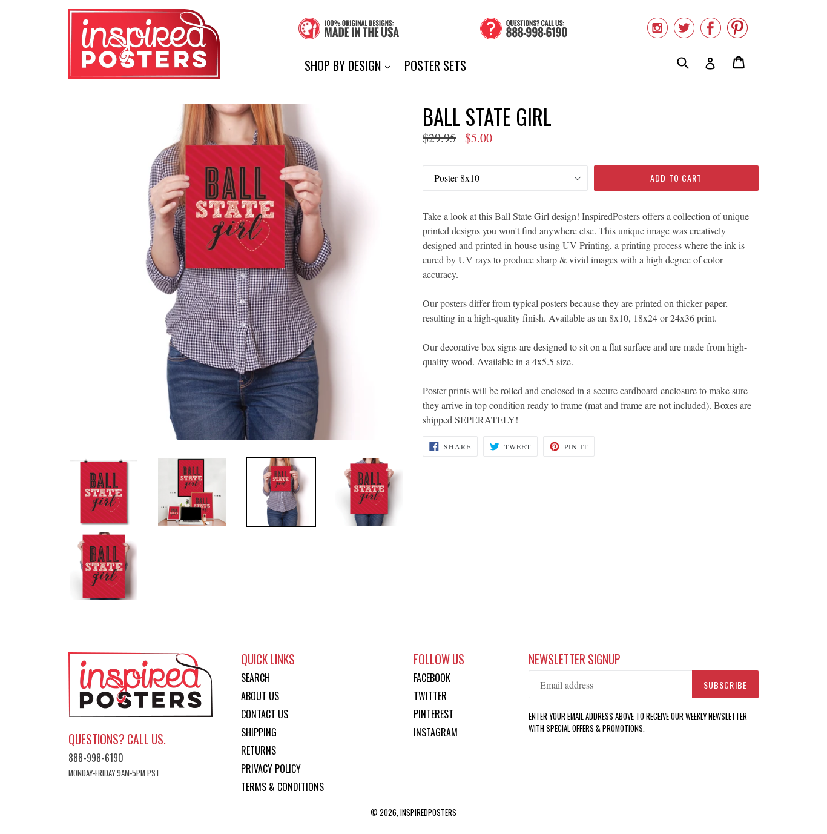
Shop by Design (350, 65)
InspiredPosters (428, 812)
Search (255, 677)
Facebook (432, 677)
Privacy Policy (271, 768)
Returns (258, 750)
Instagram (436, 732)
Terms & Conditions (282, 786)
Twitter (430, 696)
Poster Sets (435, 65)
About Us (260, 696)
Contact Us (264, 714)
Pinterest (433, 714)
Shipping (259, 732)
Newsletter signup (575, 659)
